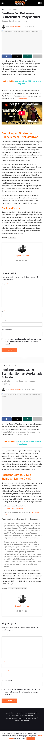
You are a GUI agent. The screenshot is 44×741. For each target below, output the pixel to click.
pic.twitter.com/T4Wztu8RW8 (14, 508)
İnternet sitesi (7, 330)
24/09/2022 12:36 (29, 389)
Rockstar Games (20, 588)
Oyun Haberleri (13, 9)
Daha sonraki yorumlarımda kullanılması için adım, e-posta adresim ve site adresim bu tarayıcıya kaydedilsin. (22, 341)
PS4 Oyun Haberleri (30, 718)
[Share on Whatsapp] (27, 56)
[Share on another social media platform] (37, 56)
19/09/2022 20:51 (29, 26)
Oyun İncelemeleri (20, 713)
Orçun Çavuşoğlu (15, 26)
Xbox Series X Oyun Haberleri (14, 718)
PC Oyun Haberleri (14, 715)
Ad (3, 311)
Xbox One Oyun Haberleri (21, 720)
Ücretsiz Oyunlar (33, 713)
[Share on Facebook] (7, 56)
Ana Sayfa (4, 9)
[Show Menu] (2, 3)
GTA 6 (11, 588)
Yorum (5, 284)
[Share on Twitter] (17, 56)
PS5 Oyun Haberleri (27, 715)
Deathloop (12, 237)
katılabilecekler (21, 99)
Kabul (31, 738)
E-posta (5, 320)
